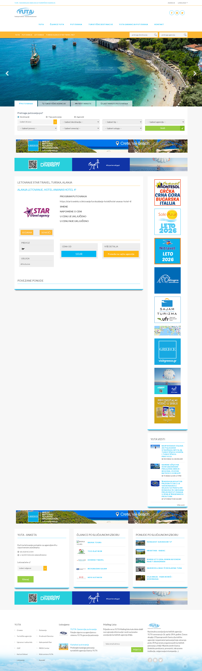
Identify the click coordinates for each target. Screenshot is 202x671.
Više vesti (181, 505)
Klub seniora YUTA (46, 654)
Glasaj (25, 579)
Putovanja (76, 24)
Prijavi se (137, 650)
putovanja (27, 35)
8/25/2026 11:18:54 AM (172, 459)
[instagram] (177, 12)
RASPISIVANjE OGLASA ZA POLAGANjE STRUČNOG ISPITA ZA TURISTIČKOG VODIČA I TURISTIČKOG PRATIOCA (172, 451)
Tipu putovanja (55, 117)
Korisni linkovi (22, 654)
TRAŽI (162, 128)
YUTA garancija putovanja (133, 24)
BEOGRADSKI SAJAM (97, 569)
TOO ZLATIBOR (95, 551)
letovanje (39, 35)
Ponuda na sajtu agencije (121, 254)
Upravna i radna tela (24, 642)
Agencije (171, 3)
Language (182, 3)
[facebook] (171, 12)
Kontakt (159, 24)
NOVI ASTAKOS (95, 577)
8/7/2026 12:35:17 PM (171, 476)
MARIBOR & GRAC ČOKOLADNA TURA (164, 568)
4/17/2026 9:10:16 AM (171, 499)
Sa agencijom (27, 552)
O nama (20, 630)
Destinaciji (24, 117)
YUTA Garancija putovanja (83, 629)
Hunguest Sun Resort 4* (159, 542)
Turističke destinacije (100, 24)
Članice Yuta (57, 24)
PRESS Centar (44, 648)
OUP (18, 648)
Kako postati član (45, 642)
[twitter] (182, 12)
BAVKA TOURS (94, 542)
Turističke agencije (24, 636)
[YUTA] (25, 12)
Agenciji (80, 117)
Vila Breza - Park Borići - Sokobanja (160, 578)
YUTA (41, 24)
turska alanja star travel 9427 (60, 35)
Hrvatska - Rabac (156, 550)
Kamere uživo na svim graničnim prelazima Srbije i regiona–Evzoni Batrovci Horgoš (171, 469)
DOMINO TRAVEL (96, 560)
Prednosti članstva (46, 636)
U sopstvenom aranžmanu (33, 555)
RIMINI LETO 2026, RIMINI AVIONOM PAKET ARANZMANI (163, 560)
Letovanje (21, 660)
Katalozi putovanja (79, 644)
